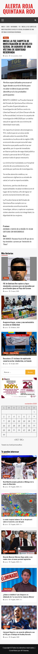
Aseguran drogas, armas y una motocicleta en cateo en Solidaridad (18, 323)
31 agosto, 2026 (15, 487)
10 (9, 421)
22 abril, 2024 (14, 364)
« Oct (16, 439)
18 (14, 425)
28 (29, 430)
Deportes (6, 476)
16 (4, 425)
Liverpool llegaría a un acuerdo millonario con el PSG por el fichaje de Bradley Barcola (19, 633)
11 (14, 421)
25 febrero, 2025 (15, 327)
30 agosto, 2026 (15, 637)
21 (29, 425)
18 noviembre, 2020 (16, 56)
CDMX (5, 551)
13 (24, 421)
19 (19, 425)
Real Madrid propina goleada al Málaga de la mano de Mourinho (18, 483)
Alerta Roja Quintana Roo (19, 8)
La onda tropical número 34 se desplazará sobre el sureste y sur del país (17, 520)
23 (4, 430)
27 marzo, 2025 (15, 291)
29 (34, 430)
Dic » (22, 439)
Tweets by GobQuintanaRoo (11, 445)
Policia (6, 38)
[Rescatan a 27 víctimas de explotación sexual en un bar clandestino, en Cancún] (19, 344)
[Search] (35, 20)
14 (29, 421)
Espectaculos (7, 589)
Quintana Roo (14, 353)
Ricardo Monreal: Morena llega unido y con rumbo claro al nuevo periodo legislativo (18, 558)
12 (19, 421)
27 (24, 430)
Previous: (18, 229)
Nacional (6, 514)
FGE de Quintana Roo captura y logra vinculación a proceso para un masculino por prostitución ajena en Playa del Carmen (19, 286)
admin (6, 56)
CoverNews (13, 650)
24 (9, 430)
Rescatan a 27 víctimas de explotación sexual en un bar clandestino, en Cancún (17, 359)
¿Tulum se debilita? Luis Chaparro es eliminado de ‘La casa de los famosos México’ (18, 595)
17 (9, 425)
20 (24, 425)
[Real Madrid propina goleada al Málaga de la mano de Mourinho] (19, 467)
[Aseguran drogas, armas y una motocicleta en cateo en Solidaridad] (19, 307)
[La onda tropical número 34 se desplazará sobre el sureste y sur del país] (19, 505)
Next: (18, 240)
